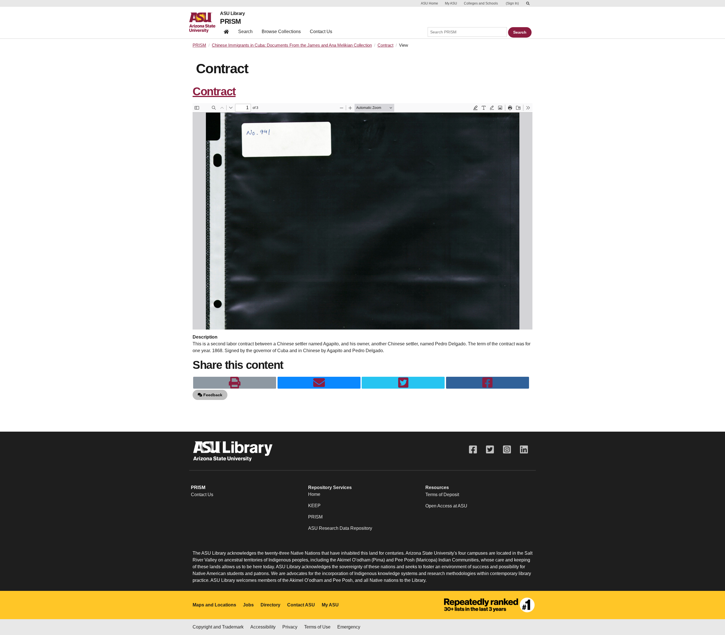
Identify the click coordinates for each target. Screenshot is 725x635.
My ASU (451, 3)
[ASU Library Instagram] (506, 449)
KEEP (314, 505)
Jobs (248, 604)
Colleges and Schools (481, 3)
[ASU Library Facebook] (472, 449)
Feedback (212, 395)
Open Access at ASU (446, 505)
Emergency (348, 627)
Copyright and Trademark (218, 627)
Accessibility (263, 627)
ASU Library (232, 13)
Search (245, 31)
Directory (270, 604)
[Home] (204, 22)
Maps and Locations (214, 604)
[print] (234, 383)
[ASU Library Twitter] (489, 449)
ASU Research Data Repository (340, 528)
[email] (319, 383)
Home (314, 494)
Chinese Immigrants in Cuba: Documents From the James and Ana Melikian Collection (292, 45)
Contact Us (321, 31)
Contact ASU (301, 604)
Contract (385, 45)
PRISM (230, 21)
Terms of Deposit (442, 494)
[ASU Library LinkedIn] (523, 449)
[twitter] (403, 383)
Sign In (512, 3)
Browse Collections (281, 31)
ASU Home (429, 3)
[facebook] (487, 383)
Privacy (289, 627)
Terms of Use (317, 627)
